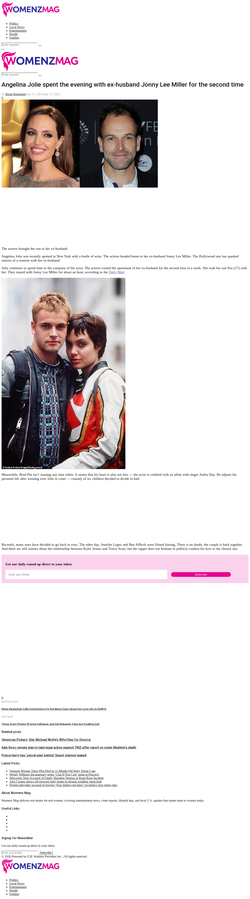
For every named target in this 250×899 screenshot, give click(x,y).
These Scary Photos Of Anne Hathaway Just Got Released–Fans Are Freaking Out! (51, 724)
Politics (13, 23)
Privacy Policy (18, 823)
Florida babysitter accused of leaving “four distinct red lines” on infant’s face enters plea (63, 785)
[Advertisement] (119, 215)
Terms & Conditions (21, 826)
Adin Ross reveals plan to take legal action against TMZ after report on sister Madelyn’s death (69, 747)
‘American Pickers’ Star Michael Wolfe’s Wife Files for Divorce (46, 740)
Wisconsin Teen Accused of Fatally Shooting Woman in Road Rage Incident (56, 778)
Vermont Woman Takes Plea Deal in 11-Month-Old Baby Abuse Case (52, 771)
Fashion (14, 37)
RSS (12, 830)
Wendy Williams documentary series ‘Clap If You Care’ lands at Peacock (54, 774)
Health (13, 34)
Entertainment (18, 30)
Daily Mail (116, 272)
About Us (15, 816)
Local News (16, 27)
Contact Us (16, 819)
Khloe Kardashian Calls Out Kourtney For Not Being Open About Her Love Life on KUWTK (54, 709)
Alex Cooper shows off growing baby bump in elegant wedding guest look (55, 781)
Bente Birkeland (15, 94)
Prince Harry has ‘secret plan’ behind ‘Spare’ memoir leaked (44, 755)
